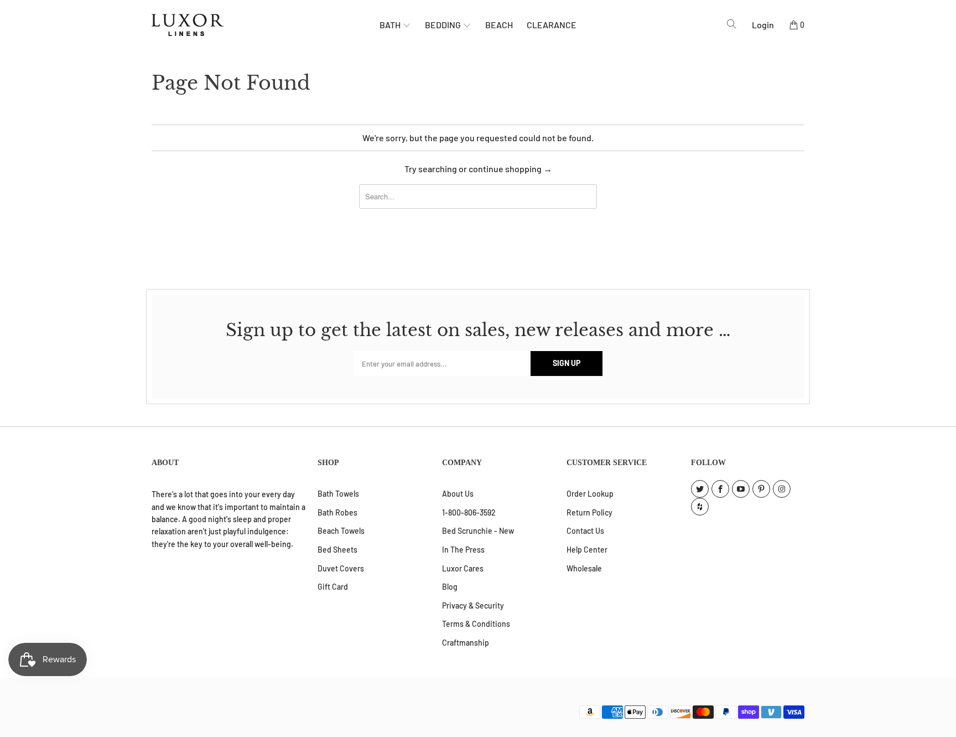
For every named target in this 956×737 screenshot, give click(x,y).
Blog (450, 586)
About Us (458, 493)
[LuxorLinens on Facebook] (720, 489)
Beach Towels (341, 530)
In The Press (463, 549)
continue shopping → (510, 168)
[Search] (731, 24)
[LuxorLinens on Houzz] (700, 507)
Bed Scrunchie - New (478, 530)
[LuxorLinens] (266, 25)
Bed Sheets (337, 549)
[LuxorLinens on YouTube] (741, 489)
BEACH (499, 24)
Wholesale (584, 568)
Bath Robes (337, 512)
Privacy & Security (473, 605)
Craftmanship (465, 642)
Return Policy (589, 512)
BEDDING (444, 24)
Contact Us (585, 530)
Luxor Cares (463, 568)
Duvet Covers (341, 568)
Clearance (551, 24)
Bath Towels (338, 493)
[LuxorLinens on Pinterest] (761, 489)
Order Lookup (590, 493)
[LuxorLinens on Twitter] (700, 489)
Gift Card (333, 586)
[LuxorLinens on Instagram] (782, 489)
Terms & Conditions (476, 623)
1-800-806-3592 (469, 512)
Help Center (587, 549)
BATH (391, 24)
